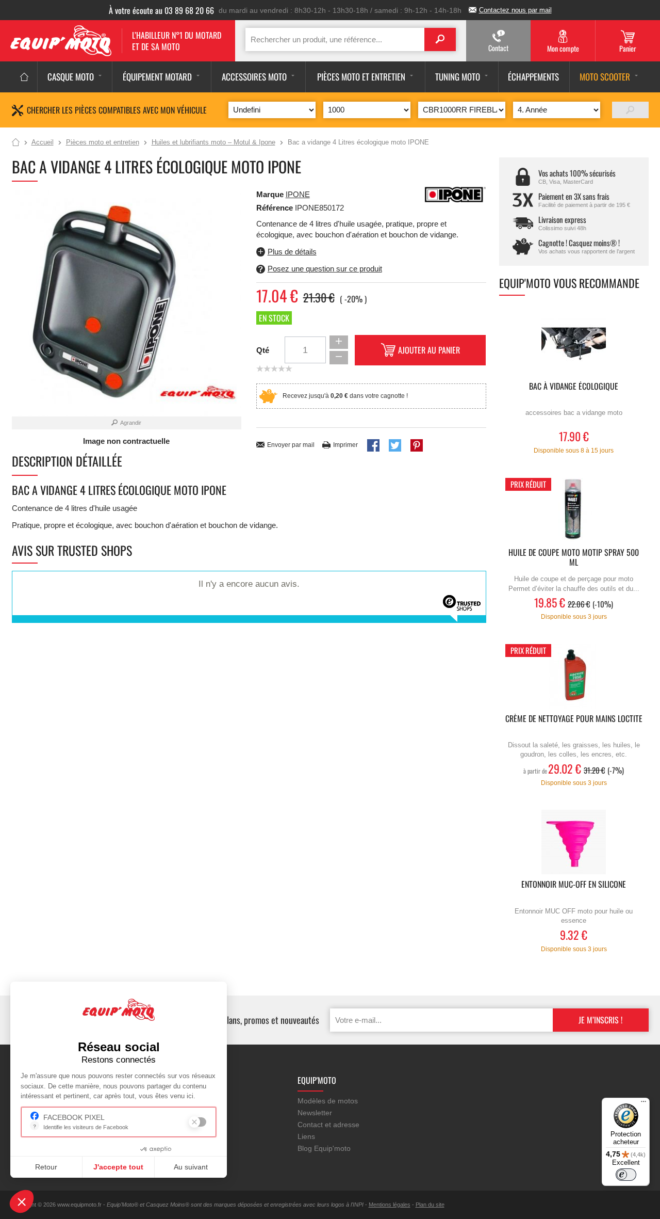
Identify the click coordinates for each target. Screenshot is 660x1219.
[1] (630, 110)
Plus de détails (292, 251)
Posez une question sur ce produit (325, 268)
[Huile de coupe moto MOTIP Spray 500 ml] (573, 510)
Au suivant (191, 1167)
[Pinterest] (416, 445)
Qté (262, 350)
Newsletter (315, 1113)
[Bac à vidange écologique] (573, 344)
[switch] (626, 1174)
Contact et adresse (328, 1124)
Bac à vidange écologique (573, 386)
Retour (46, 1167)
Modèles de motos (328, 1101)
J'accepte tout (118, 1167)
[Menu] (643, 1104)
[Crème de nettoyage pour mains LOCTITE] (573, 676)
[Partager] (373, 445)
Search (440, 39)
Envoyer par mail (291, 444)
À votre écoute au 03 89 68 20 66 (161, 10)
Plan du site (430, 1204)
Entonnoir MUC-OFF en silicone (573, 884)
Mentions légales (389, 1204)
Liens (306, 1136)
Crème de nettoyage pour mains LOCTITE (573, 719)
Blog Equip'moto (324, 1148)
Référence (275, 207)
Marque (270, 194)
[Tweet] (395, 445)
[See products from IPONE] (455, 193)
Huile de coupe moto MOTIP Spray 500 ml (573, 558)
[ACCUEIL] (24, 76)
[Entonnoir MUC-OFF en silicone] (573, 842)
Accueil (16, 143)
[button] (21, 1201)
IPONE (298, 194)
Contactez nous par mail (515, 10)
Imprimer (345, 444)
